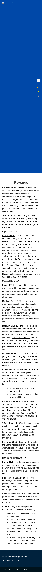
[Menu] (38, 80)
